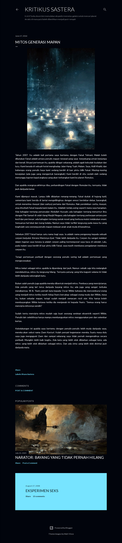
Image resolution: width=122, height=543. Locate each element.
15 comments (39, 496)
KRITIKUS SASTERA (50, 9)
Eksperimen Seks (42, 490)
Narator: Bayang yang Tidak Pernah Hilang (59, 457)
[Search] (105, 9)
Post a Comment (24, 390)
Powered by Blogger (64, 528)
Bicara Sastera (28, 374)
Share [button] (17, 370)
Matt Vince (69, 534)
